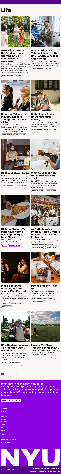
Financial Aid (55, 468)
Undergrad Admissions (41, 468)
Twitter (3, 419)
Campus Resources (7, 134)
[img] (15, 31)
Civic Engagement (49, 298)
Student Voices (36, 72)
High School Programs (38, 472)
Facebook (4, 422)
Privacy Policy (6, 437)
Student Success (54, 472)
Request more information (10, 400)
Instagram (4, 416)
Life (2, 406)
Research (18, 75)
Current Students (7, 306)
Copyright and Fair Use (9, 440)
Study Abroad (17, 366)
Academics (4, 408)
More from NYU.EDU (7, 469)
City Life (4, 245)
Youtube (4, 425)
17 (44, 374)
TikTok (3, 427)
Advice (3, 411)
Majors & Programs (21, 185)
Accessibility (5, 443)
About (3, 434)
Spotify (3, 430)
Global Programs (6, 366)
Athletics (4, 303)
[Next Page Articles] (59, 374)
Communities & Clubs (7, 75)
